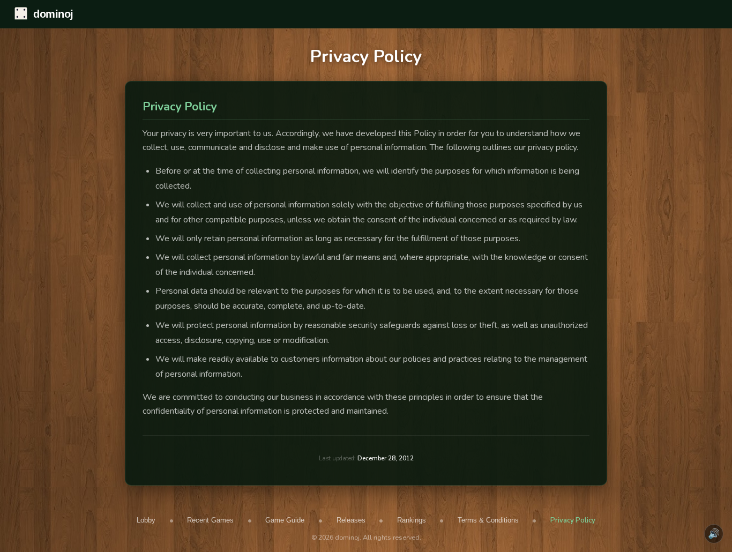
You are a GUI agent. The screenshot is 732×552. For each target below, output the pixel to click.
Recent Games (210, 520)
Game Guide (284, 520)
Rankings (411, 520)
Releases (351, 520)
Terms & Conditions (488, 520)
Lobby (146, 520)
